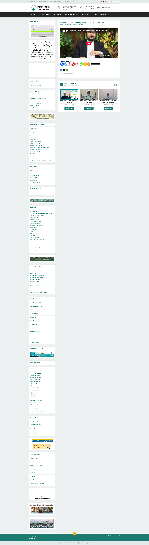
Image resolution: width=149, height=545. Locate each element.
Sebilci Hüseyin (33, 431)
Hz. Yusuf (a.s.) (33, 392)
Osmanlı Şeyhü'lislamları (35, 221)
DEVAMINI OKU (69, 108)
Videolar (67, 24)
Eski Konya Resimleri (35, 331)
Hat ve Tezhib (33, 339)
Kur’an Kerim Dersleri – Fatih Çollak (38, 98)
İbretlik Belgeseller (34, 390)
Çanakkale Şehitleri (34, 178)
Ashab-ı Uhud (33, 173)
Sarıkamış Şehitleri (34, 180)
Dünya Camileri (33, 328)
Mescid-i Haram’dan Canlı (36, 400)
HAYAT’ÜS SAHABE (34, 193)
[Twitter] (65, 64)
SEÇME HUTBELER (34, 231)
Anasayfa (62, 24)
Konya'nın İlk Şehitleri (35, 182)
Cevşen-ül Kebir (33, 396)
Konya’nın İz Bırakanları (35, 249)
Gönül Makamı (33, 407)
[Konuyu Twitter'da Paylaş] (64, 70)
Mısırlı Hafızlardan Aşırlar (35, 381)
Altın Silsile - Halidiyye (35, 212)
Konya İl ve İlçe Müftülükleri (36, 225)
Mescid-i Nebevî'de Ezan (36, 388)
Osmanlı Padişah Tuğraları (36, 247)
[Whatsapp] (81, 64)
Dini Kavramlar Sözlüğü (35, 286)
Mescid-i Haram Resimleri (36, 303)
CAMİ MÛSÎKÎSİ (33, 229)
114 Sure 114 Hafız (34, 105)
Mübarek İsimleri (34, 131)
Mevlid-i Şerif (33, 139)
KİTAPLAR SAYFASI (38, 267)
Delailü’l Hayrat (33, 154)
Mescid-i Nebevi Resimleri (36, 306)
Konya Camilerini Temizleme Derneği (111, 536)
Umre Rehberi (33, 273)
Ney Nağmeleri (33, 433)
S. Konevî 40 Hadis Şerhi (35, 141)
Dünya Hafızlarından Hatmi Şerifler (38, 96)
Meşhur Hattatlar (34, 251)
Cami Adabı (33, 271)
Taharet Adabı (34, 269)
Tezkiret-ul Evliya (34, 284)
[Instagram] (69, 64)
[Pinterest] (73, 64)
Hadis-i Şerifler (33, 156)
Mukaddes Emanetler (35, 143)
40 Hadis (32, 133)
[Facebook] (62, 64)
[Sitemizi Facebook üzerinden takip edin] (101, 1)
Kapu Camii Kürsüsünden (36, 465)
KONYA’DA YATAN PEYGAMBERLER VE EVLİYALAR (41, 214)
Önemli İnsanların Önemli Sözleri (37, 239)
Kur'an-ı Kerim (33, 458)
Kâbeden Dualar (34, 384)
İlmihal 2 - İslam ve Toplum (37, 277)
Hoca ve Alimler (33, 324)
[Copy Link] (85, 64)
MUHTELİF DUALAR (34, 237)
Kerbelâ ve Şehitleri (34, 175)
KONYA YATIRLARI (34, 217)
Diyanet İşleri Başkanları (35, 223)
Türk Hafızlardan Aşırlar (35, 379)
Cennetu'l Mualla (34, 313)
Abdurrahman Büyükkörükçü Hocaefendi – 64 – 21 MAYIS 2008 (108, 101)
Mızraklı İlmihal (33, 290)
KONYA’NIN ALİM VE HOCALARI (37, 216)
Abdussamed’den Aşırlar (36, 377)
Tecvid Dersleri (33, 101)
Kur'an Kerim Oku (34, 108)
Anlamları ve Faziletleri (35, 85)
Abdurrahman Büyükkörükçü (76, 24)
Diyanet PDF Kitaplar (35, 281)
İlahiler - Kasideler (34, 405)
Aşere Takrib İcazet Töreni (36, 409)
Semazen (32, 472)
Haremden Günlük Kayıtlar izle (37, 483)
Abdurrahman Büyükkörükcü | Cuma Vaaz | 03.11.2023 (89, 101)
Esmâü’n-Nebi (33, 128)
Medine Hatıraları (34, 288)
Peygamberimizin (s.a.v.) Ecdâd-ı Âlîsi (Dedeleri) (41, 160)
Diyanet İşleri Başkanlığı (35, 469)
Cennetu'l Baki (33, 310)
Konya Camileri (33, 335)
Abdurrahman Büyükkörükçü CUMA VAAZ (69, 101)
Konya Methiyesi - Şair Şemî (36, 245)
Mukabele (32, 462)
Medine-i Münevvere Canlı (36, 403)
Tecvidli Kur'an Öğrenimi (35, 103)
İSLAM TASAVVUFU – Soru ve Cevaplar (39, 292)
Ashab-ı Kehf (33, 394)
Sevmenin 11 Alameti (35, 152)
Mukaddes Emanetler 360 (36, 145)
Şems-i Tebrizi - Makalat (36, 279)
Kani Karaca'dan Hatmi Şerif (36, 375)
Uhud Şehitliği (33, 317)
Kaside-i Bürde (33, 137)
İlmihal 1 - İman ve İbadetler (37, 275)
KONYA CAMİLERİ (34, 227)
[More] (88, 64)
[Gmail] (77, 64)
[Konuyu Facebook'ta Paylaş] (61, 70)
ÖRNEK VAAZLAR (34, 233)
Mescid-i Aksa (33, 321)
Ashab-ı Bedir (33, 171)
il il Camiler (32, 476)
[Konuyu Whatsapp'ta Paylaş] (67, 70)
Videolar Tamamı (38, 373)
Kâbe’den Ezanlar (34, 386)
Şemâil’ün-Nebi (33, 135)
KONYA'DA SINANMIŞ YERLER (36, 219)
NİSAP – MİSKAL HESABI (35, 243)
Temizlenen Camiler (34, 342)
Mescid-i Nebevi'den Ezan (36, 424)
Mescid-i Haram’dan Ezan (36, 422)
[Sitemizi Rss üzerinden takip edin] (105, 1)
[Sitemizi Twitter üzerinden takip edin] (103, 1)
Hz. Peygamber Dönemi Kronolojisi (38, 158)
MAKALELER (33, 235)
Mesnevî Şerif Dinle (34, 429)
